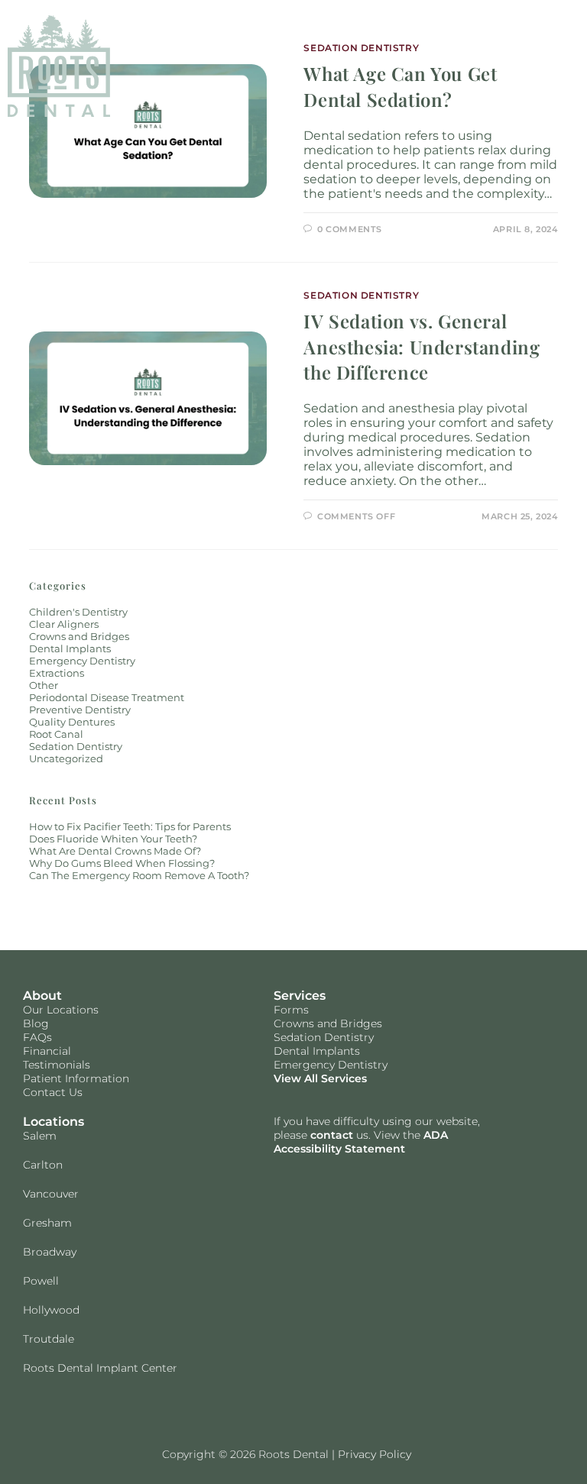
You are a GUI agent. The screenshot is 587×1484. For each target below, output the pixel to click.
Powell (41, 1281)
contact (331, 1135)
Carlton (43, 1165)
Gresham (47, 1223)
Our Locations (61, 1010)
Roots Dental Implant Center (100, 1368)
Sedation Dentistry (361, 295)
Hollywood (51, 1310)
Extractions (56, 673)
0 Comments (349, 229)
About (42, 995)
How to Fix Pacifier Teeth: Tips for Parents (130, 826)
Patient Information (76, 1078)
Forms (291, 1010)
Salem (40, 1136)
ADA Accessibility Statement (361, 1142)
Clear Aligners (64, 624)
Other (43, 685)
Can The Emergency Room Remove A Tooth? (139, 875)
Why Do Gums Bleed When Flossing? (122, 863)
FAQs (37, 1037)
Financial (47, 1051)
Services (300, 995)
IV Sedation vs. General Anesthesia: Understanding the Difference (421, 346)
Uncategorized (66, 758)
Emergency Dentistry (82, 661)
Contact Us (53, 1092)
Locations (53, 1121)
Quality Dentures (72, 722)
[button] (534, 65)
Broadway (49, 1252)
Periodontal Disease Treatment (106, 697)
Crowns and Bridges (79, 636)
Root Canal (56, 734)
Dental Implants (70, 648)
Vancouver (51, 1194)
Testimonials (56, 1065)
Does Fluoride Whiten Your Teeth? (113, 839)
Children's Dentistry (78, 612)
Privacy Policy (374, 1454)
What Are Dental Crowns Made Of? (115, 851)
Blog (36, 1023)
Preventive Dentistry (80, 709)
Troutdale (48, 1339)
